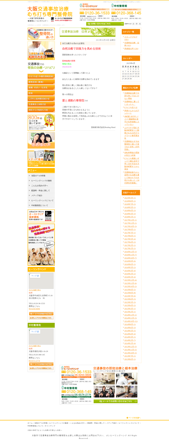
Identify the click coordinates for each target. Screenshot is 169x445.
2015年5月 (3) (130, 302)
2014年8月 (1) (130, 324)
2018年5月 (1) (130, 207)
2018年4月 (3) (130, 210)
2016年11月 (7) (130, 255)
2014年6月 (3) (130, 328)
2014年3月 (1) (130, 337)
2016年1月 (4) (130, 277)
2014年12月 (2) (130, 315)
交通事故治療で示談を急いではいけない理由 (131, 95)
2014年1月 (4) (130, 343)
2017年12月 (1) (130, 220)
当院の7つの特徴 (41, 423)
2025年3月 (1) (130, 198)
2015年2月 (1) (130, 312)
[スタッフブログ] (41, 265)
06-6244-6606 (34, 309)
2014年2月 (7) (130, 340)
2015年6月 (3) (130, 299)
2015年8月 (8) (130, 293)
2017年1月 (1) (130, 248)
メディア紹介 (112, 423)
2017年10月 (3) (130, 226)
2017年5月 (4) (130, 239)
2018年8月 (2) (130, 201)
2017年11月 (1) (130, 223)
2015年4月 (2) (130, 305)
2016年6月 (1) (130, 264)
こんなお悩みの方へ (78, 423)
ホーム (30, 423)
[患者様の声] (41, 148)
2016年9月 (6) (130, 261)
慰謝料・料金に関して (96, 423)
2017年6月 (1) (130, 236)
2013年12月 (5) (130, 347)
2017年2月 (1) (130, 245)
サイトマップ (50, 426)
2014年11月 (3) (130, 318)
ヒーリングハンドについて (129, 423)
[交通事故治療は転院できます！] (41, 59)
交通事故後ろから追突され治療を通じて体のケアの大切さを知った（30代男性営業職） (131, 177)
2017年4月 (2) (130, 242)
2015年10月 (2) (130, 286)
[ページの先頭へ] (134, 418)
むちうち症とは (130, 107)
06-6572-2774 (34, 361)
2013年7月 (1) (130, 356)
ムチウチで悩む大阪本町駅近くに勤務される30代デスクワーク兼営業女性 (131, 133)
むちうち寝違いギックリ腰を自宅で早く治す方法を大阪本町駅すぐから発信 (131, 163)
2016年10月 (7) (130, 258)
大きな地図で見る (35, 290)
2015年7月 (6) (130, 296)
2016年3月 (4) (130, 271)
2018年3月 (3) (130, 214)
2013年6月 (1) (130, 359)
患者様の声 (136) (131, 49)
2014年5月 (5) (130, 331)
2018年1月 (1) (130, 217)
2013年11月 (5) (130, 350)
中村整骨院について (35, 426)
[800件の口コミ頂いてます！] (41, 130)
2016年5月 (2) (130, 267)
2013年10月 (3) (130, 353)
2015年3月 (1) (130, 309)
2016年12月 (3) (130, 252)
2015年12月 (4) (130, 280)
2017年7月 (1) (130, 233)
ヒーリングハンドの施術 (58, 423)
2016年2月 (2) (130, 274)
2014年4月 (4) (130, 334)
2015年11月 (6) (130, 283)
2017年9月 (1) (130, 229)
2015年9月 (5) (130, 290)
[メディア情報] (41, 166)
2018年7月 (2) (130, 204)
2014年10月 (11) (131, 321)
